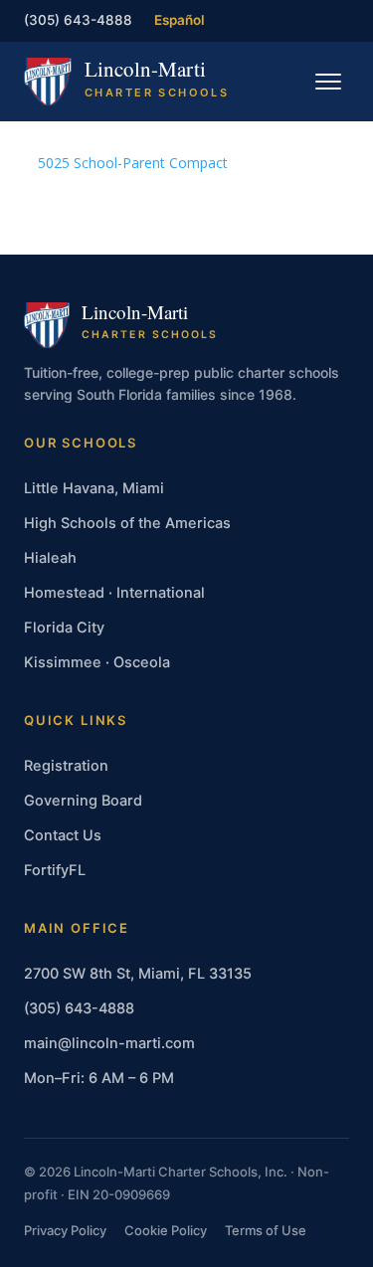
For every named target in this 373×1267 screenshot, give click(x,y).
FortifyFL (55, 870)
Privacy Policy (65, 1230)
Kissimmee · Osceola (97, 662)
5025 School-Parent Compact (133, 162)
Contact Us (62, 835)
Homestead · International (114, 593)
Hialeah (50, 558)
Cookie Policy (165, 1230)
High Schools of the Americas (127, 523)
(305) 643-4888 (78, 20)
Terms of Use (265, 1230)
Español (179, 20)
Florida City (64, 627)
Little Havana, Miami (94, 488)
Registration (66, 766)
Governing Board (83, 801)
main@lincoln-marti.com (109, 1043)
